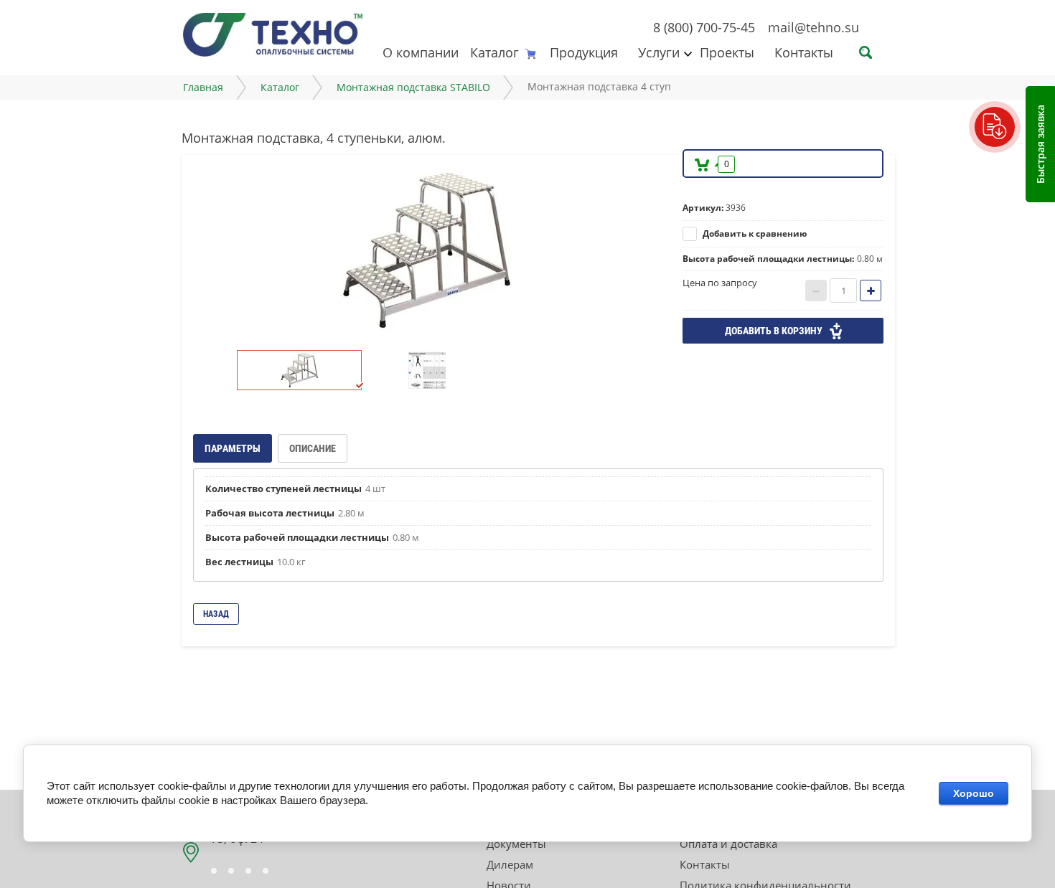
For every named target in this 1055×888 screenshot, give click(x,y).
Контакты (803, 52)
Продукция (584, 52)
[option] (427, 250)
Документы (516, 843)
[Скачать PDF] (994, 126)
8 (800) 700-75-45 (704, 27)
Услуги (659, 52)
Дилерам (510, 864)
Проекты (727, 52)
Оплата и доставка (728, 843)
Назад (216, 614)
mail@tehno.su (813, 27)
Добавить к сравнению (753, 233)
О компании (421, 52)
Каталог (494, 52)
